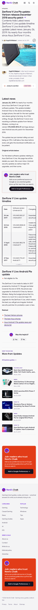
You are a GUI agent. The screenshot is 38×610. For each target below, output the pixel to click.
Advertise (5, 554)
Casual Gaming (7, 511)
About (16, 604)
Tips (21, 515)
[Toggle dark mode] (34, 3)
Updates (5, 8)
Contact (4, 543)
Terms (10, 604)
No (24, 339)
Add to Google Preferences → (21, 189)
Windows (23, 511)
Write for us (6, 546)
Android (4, 523)
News (4, 515)
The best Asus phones (12, 319)
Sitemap (22, 604)
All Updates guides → (9, 360)
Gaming (4, 508)
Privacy (4, 604)
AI (2, 526)
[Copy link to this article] (34, 40)
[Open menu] (25, 3)
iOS (3, 530)
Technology (24, 508)
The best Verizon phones (13, 315)
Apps (22, 519)
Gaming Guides (7, 519)
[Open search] (29, 3)
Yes (16, 339)
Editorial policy (7, 550)
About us (5, 539)
